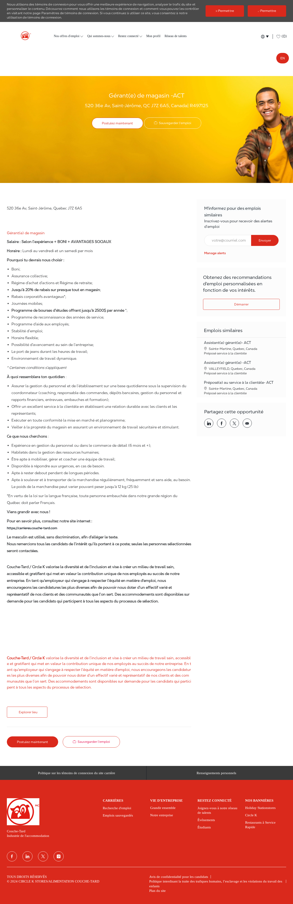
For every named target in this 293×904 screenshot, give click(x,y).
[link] (215, 253)
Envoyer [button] (265, 240)
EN (282, 58)
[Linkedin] (27, 856)
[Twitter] (43, 856)
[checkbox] (172, 123)
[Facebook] (12, 856)
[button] (264, 36)
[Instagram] (59, 856)
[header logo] (24, 36)
